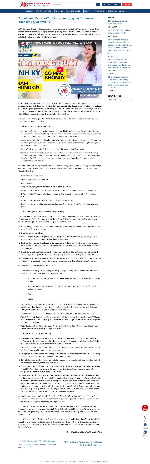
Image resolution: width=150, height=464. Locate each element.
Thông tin (59, 11)
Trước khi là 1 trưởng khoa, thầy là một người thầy (119, 31)
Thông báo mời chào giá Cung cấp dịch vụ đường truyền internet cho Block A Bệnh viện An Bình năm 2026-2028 (120, 82)
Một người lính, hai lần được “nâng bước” (117, 22)
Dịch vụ (87, 11)
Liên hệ (121, 11)
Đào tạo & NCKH (73, 11)
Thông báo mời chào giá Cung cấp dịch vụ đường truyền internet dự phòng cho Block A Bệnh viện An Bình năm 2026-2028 (119, 64)
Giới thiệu (29, 11)
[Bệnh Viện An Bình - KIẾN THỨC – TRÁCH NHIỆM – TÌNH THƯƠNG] (34, 4)
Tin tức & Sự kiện (44, 11)
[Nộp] (98, 4)
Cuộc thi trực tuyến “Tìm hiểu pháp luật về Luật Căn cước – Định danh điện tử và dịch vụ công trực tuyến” (37, 444)
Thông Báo (112, 11)
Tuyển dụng (99, 11)
